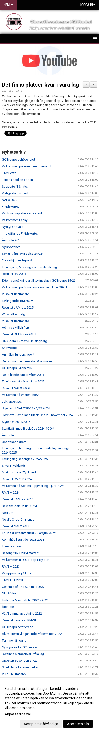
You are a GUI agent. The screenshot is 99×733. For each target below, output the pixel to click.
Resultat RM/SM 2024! (17, 479)
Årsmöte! (8, 435)
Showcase (9, 348)
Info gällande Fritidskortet (20, 233)
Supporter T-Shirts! (15, 186)
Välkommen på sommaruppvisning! (26, 166)
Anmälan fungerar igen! (18, 354)
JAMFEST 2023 (12, 580)
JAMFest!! (9, 173)
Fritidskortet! (10, 206)
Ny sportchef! (11, 247)
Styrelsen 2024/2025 (16, 422)
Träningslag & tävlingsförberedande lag (29, 267)
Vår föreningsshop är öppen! (22, 213)
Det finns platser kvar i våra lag (40, 85)
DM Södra (9, 593)
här (29, 109)
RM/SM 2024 (11, 492)
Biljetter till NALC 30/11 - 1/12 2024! (26, 408)
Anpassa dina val (18, 714)
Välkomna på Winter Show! (20, 395)
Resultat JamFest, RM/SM (20, 620)
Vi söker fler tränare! (16, 294)
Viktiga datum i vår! (15, 193)
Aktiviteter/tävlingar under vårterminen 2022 (32, 634)
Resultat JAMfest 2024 (17, 499)
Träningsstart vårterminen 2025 (23, 381)
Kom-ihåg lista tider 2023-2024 (23, 539)
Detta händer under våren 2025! (23, 374)
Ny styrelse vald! (13, 227)
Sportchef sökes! (14, 442)
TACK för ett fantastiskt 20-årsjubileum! (29, 533)
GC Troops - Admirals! (17, 368)
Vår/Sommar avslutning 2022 (22, 613)
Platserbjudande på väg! (18, 260)
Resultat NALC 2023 (15, 526)
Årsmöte (8, 607)
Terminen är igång (14, 640)
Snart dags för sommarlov (20, 667)
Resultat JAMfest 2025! (18, 307)
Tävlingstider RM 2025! (17, 301)
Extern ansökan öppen (17, 180)
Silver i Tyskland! (13, 465)
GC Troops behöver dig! (18, 159)
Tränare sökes (12, 546)
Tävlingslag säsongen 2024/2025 (25, 459)
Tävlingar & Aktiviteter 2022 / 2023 (25, 600)
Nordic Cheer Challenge (18, 519)
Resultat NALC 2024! (16, 388)
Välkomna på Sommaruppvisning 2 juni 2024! (33, 486)
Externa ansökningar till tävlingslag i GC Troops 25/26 (38, 280)
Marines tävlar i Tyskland (19, 472)
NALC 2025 (9, 200)
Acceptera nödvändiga (41, 724)
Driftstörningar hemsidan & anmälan (27, 361)
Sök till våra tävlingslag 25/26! (22, 253)
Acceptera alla (78, 724)
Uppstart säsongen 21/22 (19, 660)
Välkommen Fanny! (15, 220)
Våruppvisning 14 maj (17, 573)
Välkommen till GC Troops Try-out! (26, 560)
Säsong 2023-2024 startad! (20, 553)
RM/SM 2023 (11, 566)
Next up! (7, 513)
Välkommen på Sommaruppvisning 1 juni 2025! (34, 287)
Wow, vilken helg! (14, 314)
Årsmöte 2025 (11, 240)
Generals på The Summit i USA (23, 586)
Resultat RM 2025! (14, 274)
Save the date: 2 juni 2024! (19, 506)
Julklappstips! (12, 401)
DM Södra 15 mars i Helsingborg (24, 341)
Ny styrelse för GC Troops (19, 647)
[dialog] (49, 706)
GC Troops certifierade (17, 627)
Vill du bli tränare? (14, 674)
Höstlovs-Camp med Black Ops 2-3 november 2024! (37, 415)
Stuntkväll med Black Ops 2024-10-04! (28, 428)
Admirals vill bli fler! (15, 327)
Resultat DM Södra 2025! (19, 334)
